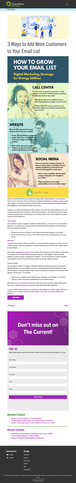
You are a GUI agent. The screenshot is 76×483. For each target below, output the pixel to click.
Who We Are (26, 455)
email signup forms (22, 252)
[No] (74, 478)
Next (66, 305)
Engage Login (27, 469)
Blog (25, 466)
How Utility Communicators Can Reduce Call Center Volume (32, 433)
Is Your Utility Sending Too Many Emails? (25, 436)
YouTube (11, 455)
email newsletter (48, 203)
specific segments (58, 201)
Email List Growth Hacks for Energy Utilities (26, 418)
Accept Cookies (38, 480)
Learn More (15, 297)
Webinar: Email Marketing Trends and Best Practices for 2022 (32, 423)
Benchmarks (27, 460)
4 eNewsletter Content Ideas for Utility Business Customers (32, 420)
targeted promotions (28, 285)
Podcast (26, 463)
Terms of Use (63, 475)
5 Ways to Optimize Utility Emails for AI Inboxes (27, 438)
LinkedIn (11, 457)
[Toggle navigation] (67, 4)
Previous (11, 305)
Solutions (26, 457)
